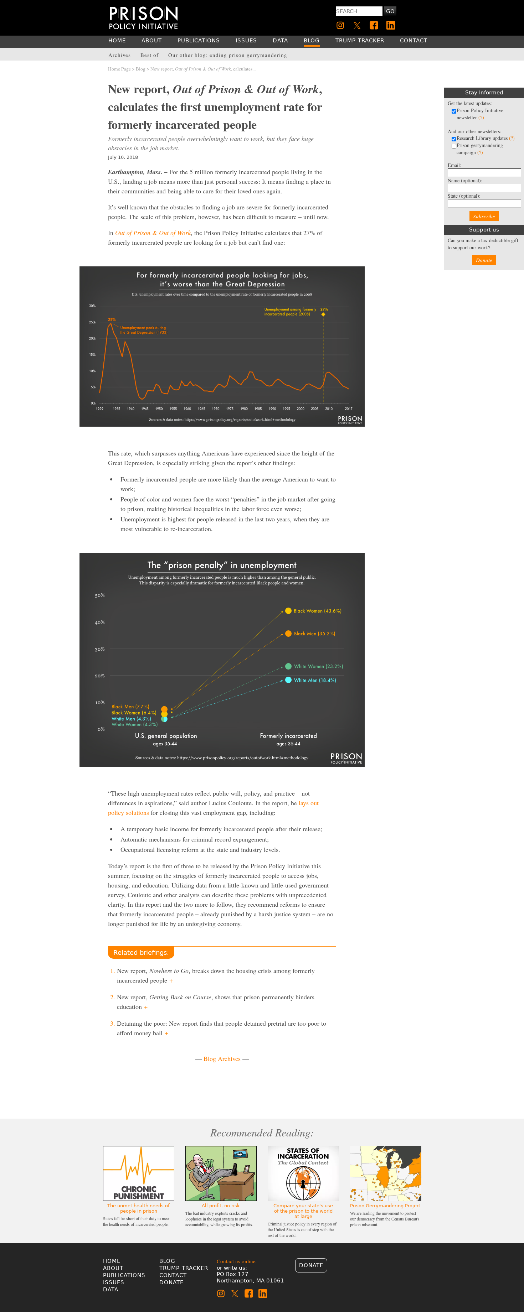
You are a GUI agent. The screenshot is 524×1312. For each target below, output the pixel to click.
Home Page (119, 69)
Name (465, 180)
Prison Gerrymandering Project (385, 1205)
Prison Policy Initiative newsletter (480, 114)
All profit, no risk (221, 1205)
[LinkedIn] (390, 25)
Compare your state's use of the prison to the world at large (303, 1211)
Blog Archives (222, 1058)
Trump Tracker (183, 1268)
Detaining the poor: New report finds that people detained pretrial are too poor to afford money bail (221, 1028)
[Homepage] (143, 18)
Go (390, 11)
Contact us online (236, 1261)
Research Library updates (486, 138)
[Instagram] (340, 25)
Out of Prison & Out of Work (153, 232)
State (464, 195)
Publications (124, 1275)
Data (110, 1289)
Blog (140, 69)
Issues (113, 1282)
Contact (173, 1275)
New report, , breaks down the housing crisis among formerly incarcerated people (216, 975)
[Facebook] (374, 25)
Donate (484, 260)
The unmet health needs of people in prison (138, 1208)
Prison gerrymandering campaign (480, 149)
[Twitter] (357, 25)
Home (111, 1261)
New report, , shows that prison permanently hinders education (215, 1002)
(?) (481, 117)
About (113, 1268)
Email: (454, 165)
